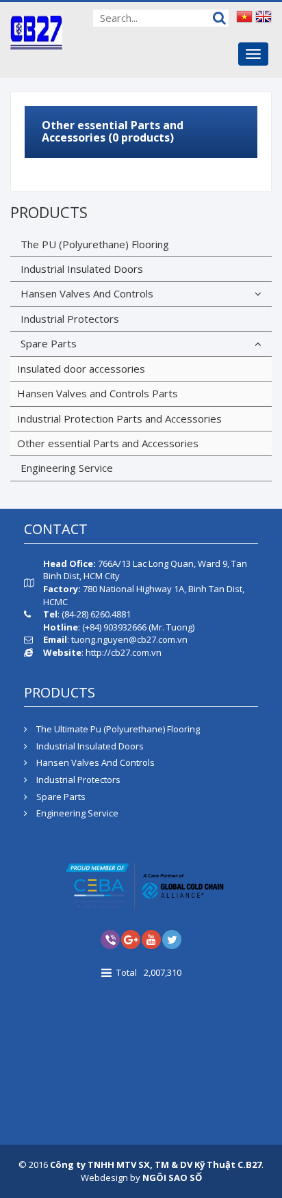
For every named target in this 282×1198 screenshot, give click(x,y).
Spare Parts (49, 343)
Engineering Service (67, 468)
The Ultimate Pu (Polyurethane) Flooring (117, 729)
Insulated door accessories (81, 368)
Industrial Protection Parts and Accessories (119, 418)
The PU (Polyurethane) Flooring (95, 244)
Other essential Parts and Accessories (107, 443)
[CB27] (36, 31)
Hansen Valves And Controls (87, 293)
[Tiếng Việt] (244, 16)
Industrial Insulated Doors (82, 269)
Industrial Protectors (70, 318)
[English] (263, 16)
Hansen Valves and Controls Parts (97, 393)
